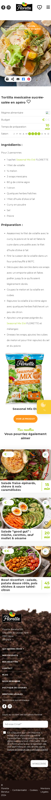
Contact (7, 668)
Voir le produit (25, 419)
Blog (5, 675)
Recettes (19, 26)
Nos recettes (10, 662)
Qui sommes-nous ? (13, 649)
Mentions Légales (45, 790)
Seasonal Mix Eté (25, 159)
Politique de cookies (14, 687)
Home (8, 26)
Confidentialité (19, 790)
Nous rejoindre (11, 681)
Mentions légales (12, 694)
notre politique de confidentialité (27, 749)
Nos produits (10, 655)
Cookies (34, 790)
